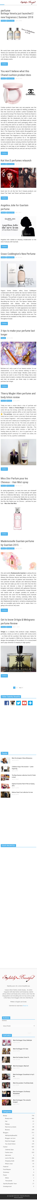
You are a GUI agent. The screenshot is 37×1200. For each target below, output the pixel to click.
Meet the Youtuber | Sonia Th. (21, 1057)
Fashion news (19, 1152)
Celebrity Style (19, 1149)
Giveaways (18, 1172)
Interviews (19, 1155)
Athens (19, 1178)
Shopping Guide (19, 1161)
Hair (19, 1121)
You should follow (19, 1144)
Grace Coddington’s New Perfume (18, 253)
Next (20, 687)
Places (18, 1175)
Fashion (18, 1147)
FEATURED (7, 1035)
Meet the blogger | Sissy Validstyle (22, 1040)
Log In (29, 1033)
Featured (18, 1166)
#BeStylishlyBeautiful (19, 1135)
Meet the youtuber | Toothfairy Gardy (23, 1083)
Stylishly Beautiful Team (18, 1183)
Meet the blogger (19, 1141)
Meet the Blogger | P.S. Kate (20, 1049)
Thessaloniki (19, 1181)
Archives (4, 1020)
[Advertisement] (18, 728)
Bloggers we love (19, 1138)
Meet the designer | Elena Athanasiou (22, 758)
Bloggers (18, 1132)
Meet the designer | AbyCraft (21, 1066)
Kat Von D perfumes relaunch (16, 160)
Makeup (19, 1124)
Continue (4, 64)
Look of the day (19, 1158)
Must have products (19, 1127)
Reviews (9, 400)
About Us (25, 1005)
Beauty (3, 20)
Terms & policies (18, 1197)
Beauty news (10, 20)
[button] (7, 2)
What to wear (19, 1164)
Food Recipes (18, 1169)
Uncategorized (18, 1186)
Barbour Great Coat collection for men (22, 792)
